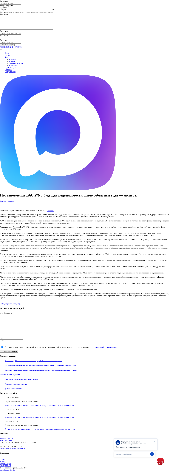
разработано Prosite (7, 470)
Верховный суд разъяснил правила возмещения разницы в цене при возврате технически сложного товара (41, 370)
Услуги (7, 55)
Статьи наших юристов (10, 375)
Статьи (12, 61)
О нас (7, 53)
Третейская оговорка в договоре (16, 384)
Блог (6, 57)
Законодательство (16, 63)
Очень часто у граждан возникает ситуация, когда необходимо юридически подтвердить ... (40, 429)
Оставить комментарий (9, 351)
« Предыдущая (6, 304)
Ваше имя (4, 31)
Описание (4, 14)
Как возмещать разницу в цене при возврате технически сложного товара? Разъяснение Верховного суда (40, 365)
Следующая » (17, 304)
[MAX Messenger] (58, 190)
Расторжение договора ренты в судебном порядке (21, 379)
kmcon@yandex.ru (7, 440)
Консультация (10, 72)
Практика (13, 65)
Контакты (8, 70)
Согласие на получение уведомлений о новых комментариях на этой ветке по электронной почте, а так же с (60, 347)
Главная (3, 201)
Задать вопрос (10, 68)
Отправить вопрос (7, 45)
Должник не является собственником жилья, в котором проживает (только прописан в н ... (40, 406)
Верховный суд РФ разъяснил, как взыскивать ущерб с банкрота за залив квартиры (33, 361)
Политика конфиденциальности (12, 448)
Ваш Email (4, 36)
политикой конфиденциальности (104, 347)
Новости (12, 59)
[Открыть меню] (1, 49)
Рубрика (3, 8)
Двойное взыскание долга (13, 389)
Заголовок (4, 1)
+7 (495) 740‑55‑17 (7, 438)
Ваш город (4, 40)
